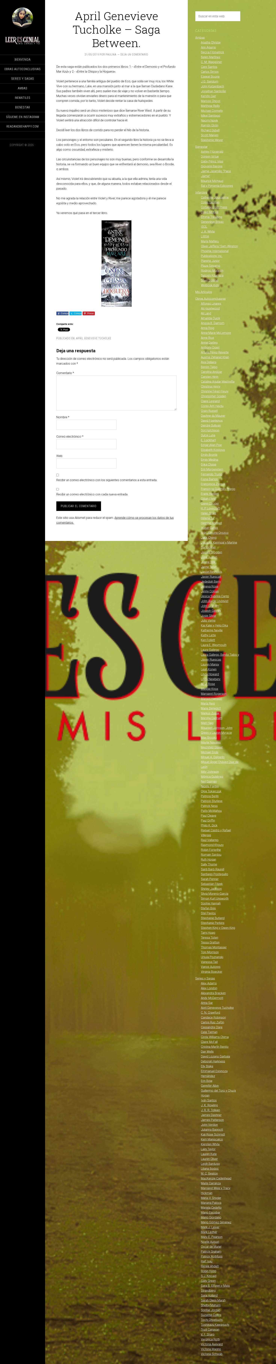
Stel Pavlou (208, 913)
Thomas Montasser (214, 947)
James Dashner (211, 1115)
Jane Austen (209, 557)
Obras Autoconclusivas (210, 298)
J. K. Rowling (209, 1105)
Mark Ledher (209, 1232)
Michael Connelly (212, 111)
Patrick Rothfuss (211, 1256)
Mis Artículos (203, 292)
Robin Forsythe (211, 850)
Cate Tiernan (209, 1032)
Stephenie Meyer (212, 140)
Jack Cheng (208, 537)
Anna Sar (207, 1003)
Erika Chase (208, 464)
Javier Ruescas (211, 576)
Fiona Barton (209, 479)
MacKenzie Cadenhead (216, 1178)
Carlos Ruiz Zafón (212, 1022)
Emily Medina (209, 459)
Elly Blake (207, 1066)
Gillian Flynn (208, 498)
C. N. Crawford (210, 1012)
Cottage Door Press (214, 207)
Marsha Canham (211, 718)
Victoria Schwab (211, 1354)
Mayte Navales (211, 742)
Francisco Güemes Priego (218, 489)
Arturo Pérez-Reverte (215, 352)
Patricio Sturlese (211, 801)
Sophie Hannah (211, 903)
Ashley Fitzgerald (212, 151)
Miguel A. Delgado (213, 757)
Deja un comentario (134, 54)
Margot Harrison (211, 698)
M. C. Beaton (209, 1173)
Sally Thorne (209, 864)
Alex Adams (209, 983)
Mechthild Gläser (212, 747)
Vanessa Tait (209, 962)
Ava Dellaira (208, 362)
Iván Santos (209, 1100)
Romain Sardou (211, 854)
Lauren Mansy (210, 664)
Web (59, 456)
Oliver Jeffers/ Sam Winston (219, 246)
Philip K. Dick (209, 825)
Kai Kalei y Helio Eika (214, 625)
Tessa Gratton (210, 942)
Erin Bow (206, 1081)
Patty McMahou (211, 811)
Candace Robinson (213, 1017)
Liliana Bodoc (210, 1168)
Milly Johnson (210, 772)
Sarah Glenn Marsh (213, 1300)
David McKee (209, 212)
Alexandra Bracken (213, 993)
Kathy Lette (208, 635)
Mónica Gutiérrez (212, 776)
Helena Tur (208, 518)
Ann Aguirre (208, 47)
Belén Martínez (210, 57)
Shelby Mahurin (211, 1305)
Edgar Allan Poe (211, 445)
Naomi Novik (209, 120)
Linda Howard (210, 674)
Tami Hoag (208, 932)
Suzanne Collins (211, 1315)
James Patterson (212, 1120)
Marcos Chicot (210, 101)
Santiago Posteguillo (214, 874)
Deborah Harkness (213, 1061)
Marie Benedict (211, 708)
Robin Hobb (208, 1271)
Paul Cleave (208, 815)
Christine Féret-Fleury (214, 391)
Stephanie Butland (213, 918)
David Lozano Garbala (215, 1056)
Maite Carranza (211, 1183)
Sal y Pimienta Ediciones (217, 186)
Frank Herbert (210, 494)
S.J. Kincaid (208, 1276)
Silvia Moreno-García (214, 893)
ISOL (204, 226)
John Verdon (209, 1125)
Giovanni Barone (211, 166)
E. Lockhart (208, 440)
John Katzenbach (212, 86)
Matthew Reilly (210, 106)
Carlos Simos (210, 72)
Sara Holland (209, 1295)
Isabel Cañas (209, 528)
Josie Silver (208, 615)
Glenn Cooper (210, 503)
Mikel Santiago (210, 115)
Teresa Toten (209, 937)
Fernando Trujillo (211, 474)
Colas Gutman (210, 202)
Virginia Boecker (211, 971)
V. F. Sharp (207, 1334)
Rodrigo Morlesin (212, 270)
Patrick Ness (209, 806)
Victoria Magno (211, 1349)
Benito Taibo (209, 367)
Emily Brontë (209, 455)
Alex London (209, 988)
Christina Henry (210, 386)
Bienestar (201, 147)
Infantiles (201, 192)
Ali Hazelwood (210, 308)
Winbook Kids (210, 285)
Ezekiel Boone (210, 76)
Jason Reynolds (211, 572)
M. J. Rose (208, 684)
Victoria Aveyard (212, 1344)
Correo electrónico (69, 436)
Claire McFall (209, 1042)
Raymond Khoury (212, 845)
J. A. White (208, 231)
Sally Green (208, 1281)
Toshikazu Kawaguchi (215, 1324)
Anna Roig (207, 328)
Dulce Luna (208, 435)
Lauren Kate (209, 1154)
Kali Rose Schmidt (213, 1134)
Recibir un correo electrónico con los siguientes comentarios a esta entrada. (106, 480)
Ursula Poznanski (212, 957)
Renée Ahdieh (210, 1266)
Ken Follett (208, 640)
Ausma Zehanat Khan (215, 357)
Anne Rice (207, 337)
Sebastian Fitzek (212, 884)
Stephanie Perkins (212, 923)
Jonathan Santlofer (213, 91)
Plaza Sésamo (210, 265)
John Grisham (210, 606)
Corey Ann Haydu (212, 406)
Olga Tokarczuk (211, 791)
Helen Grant (208, 513)
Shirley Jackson (211, 889)
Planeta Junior (210, 261)
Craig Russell (209, 411)
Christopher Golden (213, 396)
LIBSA (205, 236)
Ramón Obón (209, 125)
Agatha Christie (211, 42)
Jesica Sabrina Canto (215, 596)
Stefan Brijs (208, 908)
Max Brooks (209, 737)
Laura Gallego (210, 650)
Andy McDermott (212, 998)
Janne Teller (209, 567)
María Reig (208, 703)
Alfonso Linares (211, 303)
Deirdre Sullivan (211, 425)
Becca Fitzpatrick (212, 52)
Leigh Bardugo (210, 1164)
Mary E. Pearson (211, 1237)
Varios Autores (210, 967)
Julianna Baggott (212, 1129)
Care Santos (209, 67)
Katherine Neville (212, 630)
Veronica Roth (210, 1339)
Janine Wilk (208, 562)
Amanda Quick (210, 318)
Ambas (200, 37)
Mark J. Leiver (210, 1227)
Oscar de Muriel (211, 1246)
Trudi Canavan (210, 1329)
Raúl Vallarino (210, 840)
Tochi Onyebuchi (211, 1320)
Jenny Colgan (210, 591)
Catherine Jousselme (215, 197)
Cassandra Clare (211, 1027)
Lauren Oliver (209, 1159)
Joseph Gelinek (211, 611)
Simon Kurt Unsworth (214, 898)
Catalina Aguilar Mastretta (218, 381)
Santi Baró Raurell (212, 869)
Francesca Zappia (213, 484)
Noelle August (210, 1242)
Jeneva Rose (209, 586)
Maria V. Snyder (211, 1198)
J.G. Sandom (209, 81)
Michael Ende (209, 752)
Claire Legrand (210, 401)
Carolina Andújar (211, 372)
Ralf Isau (206, 1261)
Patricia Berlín (210, 796)
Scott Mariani (209, 135)
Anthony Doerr (210, 347)
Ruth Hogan (208, 859)
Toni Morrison (210, 952)
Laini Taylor (208, 1149)
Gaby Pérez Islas (212, 161)
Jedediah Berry (211, 581)
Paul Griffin (208, 820)
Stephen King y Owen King (218, 928)
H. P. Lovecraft (210, 508)
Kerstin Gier (208, 96)
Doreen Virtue (210, 156)
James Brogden (211, 552)
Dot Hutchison (210, 430)
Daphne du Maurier (213, 416)
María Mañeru (210, 241)
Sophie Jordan (210, 1310)
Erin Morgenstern (212, 469)
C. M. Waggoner (211, 62)
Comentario (65, 373)
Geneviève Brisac (212, 222)
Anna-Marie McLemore (216, 333)
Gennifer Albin (210, 1086)
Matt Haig (207, 723)
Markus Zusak (210, 713)
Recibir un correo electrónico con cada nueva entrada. (92, 494)
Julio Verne (208, 620)
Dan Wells (207, 1051)
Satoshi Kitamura (212, 275)
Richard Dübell (210, 130)
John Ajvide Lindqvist (214, 601)
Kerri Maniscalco (212, 1139)
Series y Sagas (205, 978)
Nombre (62, 417)
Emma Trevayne (211, 217)
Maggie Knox (209, 689)
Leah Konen (208, 669)
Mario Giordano (211, 1217)
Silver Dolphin (209, 280)
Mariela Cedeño (211, 1207)
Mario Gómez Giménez (216, 1222)
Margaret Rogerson (214, 694)
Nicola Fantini (210, 786)
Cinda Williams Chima (215, 1037)
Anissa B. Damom (212, 323)
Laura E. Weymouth (213, 645)
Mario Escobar (210, 1212)
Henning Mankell (211, 523)
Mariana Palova (211, 1203)
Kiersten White (210, 1144)
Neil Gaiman (209, 781)
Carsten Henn (209, 377)
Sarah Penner (210, 879)
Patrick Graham (211, 1251)
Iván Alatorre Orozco (214, 533)
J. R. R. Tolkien (210, 1110)
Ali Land (206, 313)
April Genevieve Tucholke (93, 338)
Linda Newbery (210, 679)
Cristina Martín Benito (214, 1047)
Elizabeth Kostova (213, 450)
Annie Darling (209, 342)
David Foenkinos (212, 420)
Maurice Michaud (212, 181)
